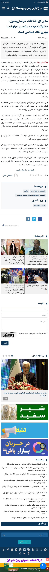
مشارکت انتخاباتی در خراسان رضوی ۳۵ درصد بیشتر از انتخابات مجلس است (14, 324)
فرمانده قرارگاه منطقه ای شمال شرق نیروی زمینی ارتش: (37, 289)
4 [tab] (3, 387)
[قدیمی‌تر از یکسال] (36, 278)
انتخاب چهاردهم (39, 236)
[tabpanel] (24, 411)
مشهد (26, 222)
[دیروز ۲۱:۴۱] (24, 405)
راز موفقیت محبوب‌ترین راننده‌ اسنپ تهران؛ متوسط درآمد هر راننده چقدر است (24, 512)
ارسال (5, 374)
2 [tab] (9, 387)
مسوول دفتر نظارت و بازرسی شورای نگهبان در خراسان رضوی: (14, 317)
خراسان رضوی (21, 201)
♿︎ (43, 565)
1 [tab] (12, 387)
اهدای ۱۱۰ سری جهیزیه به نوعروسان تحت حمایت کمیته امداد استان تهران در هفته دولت (24, 531)
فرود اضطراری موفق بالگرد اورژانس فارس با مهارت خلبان (25, 495)
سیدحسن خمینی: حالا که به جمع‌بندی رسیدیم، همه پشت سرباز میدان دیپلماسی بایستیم (23, 500)
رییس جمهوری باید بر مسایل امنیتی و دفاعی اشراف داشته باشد (37, 295)
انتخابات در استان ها (38, 222)
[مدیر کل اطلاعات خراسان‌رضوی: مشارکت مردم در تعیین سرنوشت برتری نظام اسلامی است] (24, 56)
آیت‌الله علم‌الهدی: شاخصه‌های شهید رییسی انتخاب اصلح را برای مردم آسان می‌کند (14, 291)
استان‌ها (31, 201)
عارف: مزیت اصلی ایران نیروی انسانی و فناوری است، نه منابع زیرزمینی (25, 425)
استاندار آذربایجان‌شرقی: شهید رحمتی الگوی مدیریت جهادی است (24, 525)
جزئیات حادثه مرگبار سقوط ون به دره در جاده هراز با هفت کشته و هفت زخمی (25, 537)
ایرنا (27, 8)
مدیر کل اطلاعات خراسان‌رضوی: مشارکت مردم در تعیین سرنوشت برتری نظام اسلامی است (27, 27)
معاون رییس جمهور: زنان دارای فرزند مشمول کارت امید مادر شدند (24, 543)
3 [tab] (6, 387)
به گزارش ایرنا (42, 93)
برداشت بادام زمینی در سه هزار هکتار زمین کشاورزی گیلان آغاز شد (23, 519)
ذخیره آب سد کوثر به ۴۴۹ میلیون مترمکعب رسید (28, 548)
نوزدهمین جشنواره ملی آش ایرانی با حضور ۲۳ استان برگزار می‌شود (25, 506)
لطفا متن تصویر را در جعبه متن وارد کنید (33, 364)
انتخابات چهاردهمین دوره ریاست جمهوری (31, 226)
